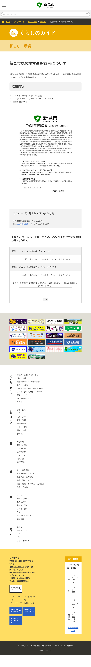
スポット (20, 527)
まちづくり (21, 455)
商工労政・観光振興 (25, 477)
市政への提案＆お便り (14, 610)
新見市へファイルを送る (14, 621)
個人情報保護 (35, 646)
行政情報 (20, 442)
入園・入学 (21, 417)
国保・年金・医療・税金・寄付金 (30, 388)
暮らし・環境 (32, 22)
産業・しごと (22, 395)
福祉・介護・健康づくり (26, 473)
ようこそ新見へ (23, 541)
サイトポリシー (23, 646)
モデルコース (22, 530)
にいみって (21, 495)
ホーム (8, 22)
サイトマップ (16, 603)
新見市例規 (21, 452)
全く (69, 259)
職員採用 (20, 459)
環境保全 (43, 22)
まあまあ (33, 259)
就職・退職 (21, 420)
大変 (25, 259)
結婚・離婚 (21, 423)
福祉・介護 (21, 378)
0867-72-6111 (19, 567)
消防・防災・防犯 (24, 398)
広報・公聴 (21, 448)
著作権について (47, 646)
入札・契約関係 (23, 470)
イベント (20, 534)
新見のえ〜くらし (24, 499)
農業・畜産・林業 (24, 480)
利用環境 (70, 646)
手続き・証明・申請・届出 (27, 375)
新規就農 (20, 519)
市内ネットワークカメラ (27, 611)
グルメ (19, 537)
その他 (19, 402)
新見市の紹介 (22, 445)
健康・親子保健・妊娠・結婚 (28, 382)
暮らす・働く (22, 505)
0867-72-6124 (22, 224)
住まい (19, 512)
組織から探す (15, 588)
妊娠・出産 (21, 410)
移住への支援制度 (24, 515)
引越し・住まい (23, 427)
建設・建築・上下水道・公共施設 (30, 484)
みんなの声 (21, 502)
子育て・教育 (22, 509)
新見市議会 (21, 462)
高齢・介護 (21, 430)
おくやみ (20, 434)
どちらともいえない (48, 259)
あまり (61, 259)
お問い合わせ (29, 603)
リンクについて (59, 646)
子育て (19, 413)
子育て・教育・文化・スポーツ (29, 392)
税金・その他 (22, 487)
